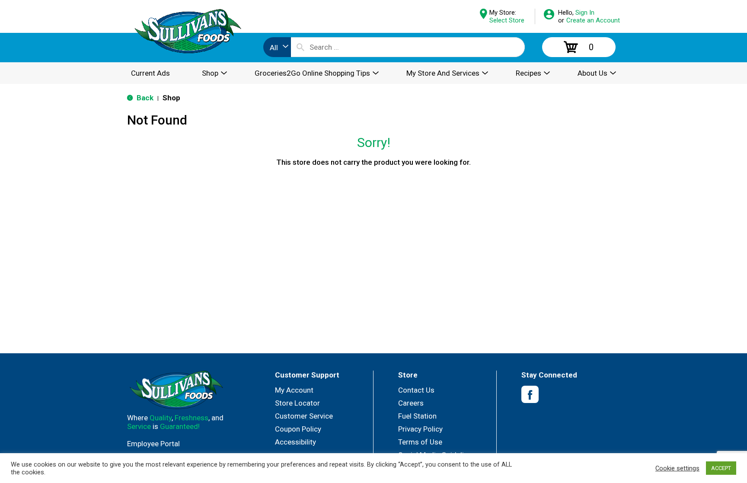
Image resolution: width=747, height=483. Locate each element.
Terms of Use (420, 442)
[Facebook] (530, 394)
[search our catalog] (300, 47)
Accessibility (295, 442)
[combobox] (277, 47)
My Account (294, 390)
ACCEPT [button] (721, 468)
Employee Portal (153, 443)
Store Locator (297, 403)
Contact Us (416, 390)
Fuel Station (417, 416)
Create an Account (593, 20)
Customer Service (304, 416)
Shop (171, 97)
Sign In (584, 12)
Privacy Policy (420, 429)
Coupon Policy (298, 429)
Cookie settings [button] (677, 468)
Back (144, 97)
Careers (411, 403)
